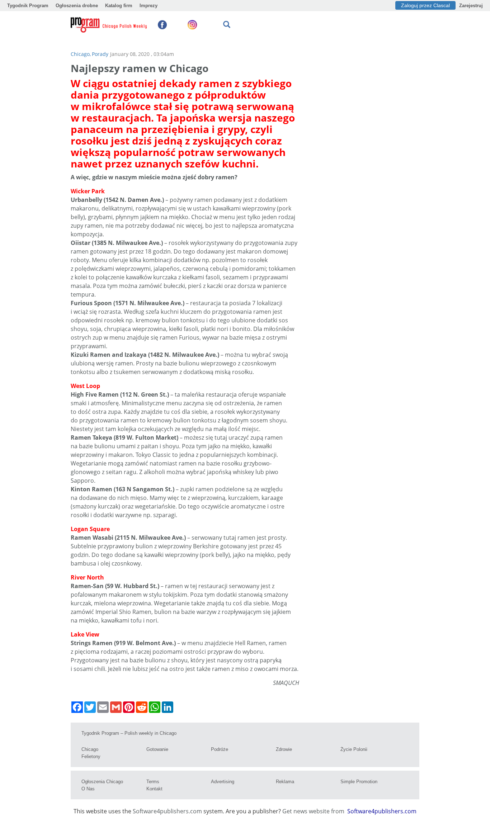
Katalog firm (118, 5)
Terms (152, 781)
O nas (88, 788)
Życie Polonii (353, 749)
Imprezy (148, 5)
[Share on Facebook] (77, 707)
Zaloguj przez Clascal (425, 5)
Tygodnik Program (27, 5)
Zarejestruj (471, 5)
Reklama (285, 781)
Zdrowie (284, 749)
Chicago (89, 749)
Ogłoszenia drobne (77, 5)
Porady (100, 54)
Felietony (90, 756)
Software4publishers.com (167, 811)
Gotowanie (157, 749)
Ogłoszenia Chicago (102, 781)
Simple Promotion (358, 781)
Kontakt (154, 788)
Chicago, (81, 54)
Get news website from (314, 811)
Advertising (222, 781)
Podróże (219, 749)
